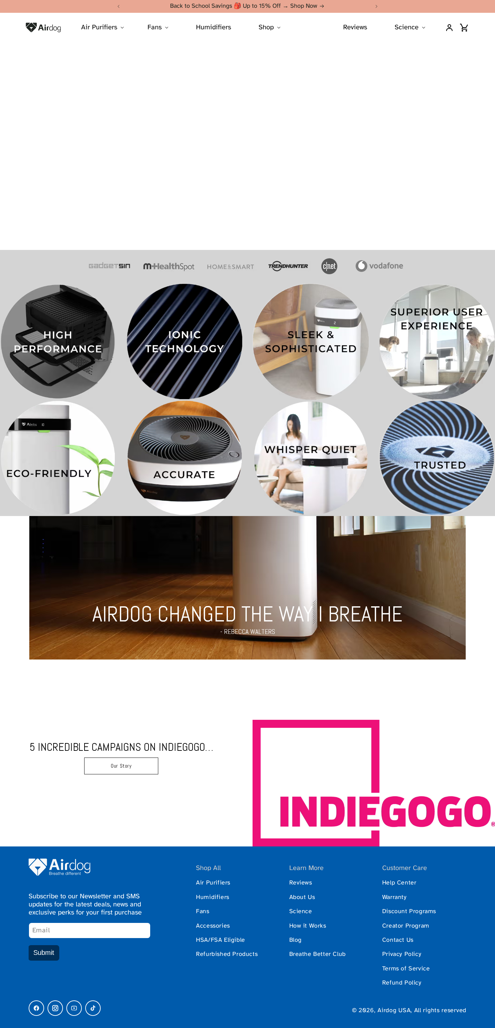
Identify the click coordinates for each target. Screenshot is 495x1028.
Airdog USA (393, 1010)
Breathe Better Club (317, 954)
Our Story (121, 765)
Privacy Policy (401, 954)
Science (300, 911)
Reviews (355, 27)
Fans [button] (154, 27)
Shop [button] (266, 27)
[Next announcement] (376, 6)
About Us (302, 897)
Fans (202, 911)
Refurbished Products (227, 954)
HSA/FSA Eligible (220, 940)
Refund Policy (402, 983)
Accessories (213, 926)
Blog (295, 940)
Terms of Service (406, 969)
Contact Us (398, 940)
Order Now (247, 155)
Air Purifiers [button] (99, 27)
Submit (43, 952)
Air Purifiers (213, 883)
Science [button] (407, 27)
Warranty (394, 897)
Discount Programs (409, 911)
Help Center (399, 883)
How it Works (307, 926)
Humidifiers (213, 27)
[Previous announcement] (118, 6)
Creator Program (405, 926)
